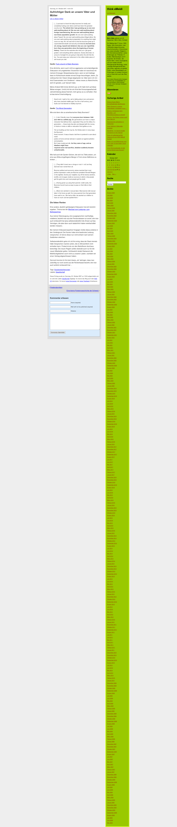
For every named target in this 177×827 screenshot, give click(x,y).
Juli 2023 (109, 279)
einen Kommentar (71, 281)
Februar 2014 (111, 561)
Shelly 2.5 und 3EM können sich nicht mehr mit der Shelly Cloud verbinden (116, 143)
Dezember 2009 (111, 683)
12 (115, 165)
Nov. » (114, 174)
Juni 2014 (110, 551)
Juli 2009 (109, 696)
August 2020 (111, 368)
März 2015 (110, 528)
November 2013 (111, 569)
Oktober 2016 (111, 482)
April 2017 (110, 467)
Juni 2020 (110, 373)
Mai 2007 (110, 762)
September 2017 (112, 454)
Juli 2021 (109, 340)
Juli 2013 (109, 579)
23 (110, 169)
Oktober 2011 (111, 627)
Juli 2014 (109, 548)
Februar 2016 (111, 503)
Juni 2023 (110, 282)
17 (112, 167)
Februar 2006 (111, 800)
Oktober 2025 (111, 218)
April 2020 (110, 378)
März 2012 (110, 617)
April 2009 (110, 703)
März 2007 (110, 767)
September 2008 (112, 721)
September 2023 (112, 274)
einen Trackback (85, 281)
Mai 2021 (110, 345)
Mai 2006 (110, 792)
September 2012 (112, 602)
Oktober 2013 (111, 571)
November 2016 (111, 480)
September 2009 (112, 691)
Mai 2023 (110, 284)
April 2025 (110, 231)
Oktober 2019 (111, 393)
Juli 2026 (109, 195)
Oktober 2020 (111, 363)
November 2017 (111, 449)
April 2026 (110, 203)
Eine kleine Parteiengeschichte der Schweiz (83, 290)
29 (108, 172)
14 (119, 165)
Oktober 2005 (111, 810)
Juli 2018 (109, 429)
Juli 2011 (109, 635)
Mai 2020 (110, 376)
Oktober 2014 (111, 541)
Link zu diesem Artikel (56, 19)
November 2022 (111, 299)
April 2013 (110, 587)
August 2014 (111, 546)
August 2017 (111, 457)
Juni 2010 (110, 668)
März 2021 (110, 350)
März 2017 (110, 470)
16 (110, 167)
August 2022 (111, 307)
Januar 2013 (110, 594)
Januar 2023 (110, 294)
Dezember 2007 (111, 744)
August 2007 (111, 754)
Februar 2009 (111, 708)
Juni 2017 (110, 462)
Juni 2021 (110, 343)
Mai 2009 (110, 701)
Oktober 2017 (111, 452)
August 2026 (111, 193)
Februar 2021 (111, 353)
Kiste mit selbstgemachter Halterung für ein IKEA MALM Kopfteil (116, 137)
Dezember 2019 (111, 388)
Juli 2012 (109, 607)
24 (112, 169)
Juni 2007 (110, 759)
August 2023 (111, 277)
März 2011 (110, 645)
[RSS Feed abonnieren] (109, 93)
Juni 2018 (110, 431)
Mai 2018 (110, 434)
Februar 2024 (111, 261)
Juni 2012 (110, 609)
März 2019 (110, 409)
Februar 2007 (111, 769)
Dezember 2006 (111, 774)
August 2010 (111, 663)
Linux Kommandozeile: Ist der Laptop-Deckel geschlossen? (116, 149)
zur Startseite (111, 13)
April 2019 (110, 406)
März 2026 (110, 205)
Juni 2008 (110, 729)
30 (110, 172)
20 (117, 167)
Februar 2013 (111, 592)
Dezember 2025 (111, 213)
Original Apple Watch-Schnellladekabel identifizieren (116, 103)
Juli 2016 (109, 490)
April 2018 (110, 437)
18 (113, 167)
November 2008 (111, 716)
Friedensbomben (56, 287)
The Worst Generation (64, 108)
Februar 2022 (111, 322)
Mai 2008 (110, 731)
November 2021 (111, 330)
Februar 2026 (111, 208)
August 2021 (111, 337)
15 (108, 167)
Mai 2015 (110, 523)
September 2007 (112, 752)
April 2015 (110, 526)
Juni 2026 (110, 198)
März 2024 (110, 259)
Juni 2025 (110, 226)
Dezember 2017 (111, 447)
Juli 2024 (109, 249)
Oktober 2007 (111, 749)
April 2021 (110, 348)
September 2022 (112, 304)
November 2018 (111, 419)
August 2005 (111, 815)
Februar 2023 (111, 292)
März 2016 (110, 500)
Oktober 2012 (111, 599)
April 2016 (110, 498)
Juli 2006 (109, 787)
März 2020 (110, 381)
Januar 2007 (110, 772)
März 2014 (110, 559)
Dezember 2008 (111, 714)
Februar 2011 (111, 647)
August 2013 (111, 576)
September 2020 (112, 365)
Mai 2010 (110, 670)
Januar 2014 (110, 564)
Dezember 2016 (111, 477)
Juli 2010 (109, 665)
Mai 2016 (110, 495)
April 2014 (110, 556)
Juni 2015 (110, 520)
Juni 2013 (110, 581)
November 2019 (111, 391)
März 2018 (110, 439)
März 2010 (110, 675)
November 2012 (111, 597)
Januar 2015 (110, 533)
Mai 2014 (110, 553)
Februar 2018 (111, 442)
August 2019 (111, 398)
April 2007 (110, 764)
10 (112, 165)
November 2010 (111, 655)
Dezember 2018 (111, 416)
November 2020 (111, 360)
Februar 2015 (111, 531)
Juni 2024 (110, 251)
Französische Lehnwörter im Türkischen (115, 123)
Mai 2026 (110, 200)
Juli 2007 (109, 757)
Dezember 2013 (111, 566)
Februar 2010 (111, 678)
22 (108, 169)
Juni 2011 (110, 637)
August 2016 (111, 487)
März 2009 (110, 706)
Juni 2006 (110, 790)
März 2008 (110, 736)
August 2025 (111, 223)
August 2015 (111, 515)
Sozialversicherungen (62, 269)
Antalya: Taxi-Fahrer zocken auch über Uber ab (117, 118)
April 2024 (110, 256)
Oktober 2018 (111, 421)
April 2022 (110, 317)
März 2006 (110, 797)
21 (119, 167)
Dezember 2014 (111, 536)
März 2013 (110, 589)
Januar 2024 (110, 264)
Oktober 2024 (111, 241)
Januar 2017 (110, 475)
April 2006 (110, 795)
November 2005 (111, 807)
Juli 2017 (109, 459)
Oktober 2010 (111, 658)
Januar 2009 (110, 711)
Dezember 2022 (111, 297)
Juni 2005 (110, 820)
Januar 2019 (110, 414)
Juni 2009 (110, 698)
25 (113, 169)
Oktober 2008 (111, 719)
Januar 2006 (110, 802)
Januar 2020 (110, 386)
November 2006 (111, 777)
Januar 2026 (110, 210)
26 (115, 169)
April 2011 (110, 642)
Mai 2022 (110, 315)
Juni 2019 (110, 404)
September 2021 (112, 335)
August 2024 (111, 246)
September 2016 (112, 485)
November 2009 (111, 686)
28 (119, 169)
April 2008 (110, 734)
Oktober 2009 (111, 688)
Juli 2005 (109, 818)
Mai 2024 (110, 254)
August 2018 (111, 426)
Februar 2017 (111, 472)
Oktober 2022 (111, 302)
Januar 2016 (110, 505)
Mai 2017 (110, 465)
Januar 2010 (110, 680)
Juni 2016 (110, 493)
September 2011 (112, 630)
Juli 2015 (109, 518)
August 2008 (111, 724)
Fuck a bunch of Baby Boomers (67, 64)
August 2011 (111, 632)
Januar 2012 (110, 622)
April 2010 (110, 673)
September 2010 (112, 660)
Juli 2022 (109, 310)
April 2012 (110, 614)
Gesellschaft (60, 272)
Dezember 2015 (111, 508)
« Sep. (109, 174)
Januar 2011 (110, 650)
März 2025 (110, 233)
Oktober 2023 (111, 271)
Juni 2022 (110, 312)
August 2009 (111, 693)
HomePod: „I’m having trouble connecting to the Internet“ (116, 132)
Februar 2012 (111, 620)
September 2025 (112, 221)
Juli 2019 (109, 401)
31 (112, 172)
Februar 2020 (111, 383)
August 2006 (111, 785)
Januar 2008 (110, 741)
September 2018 (112, 424)
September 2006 (112, 782)
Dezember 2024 (111, 238)
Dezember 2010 (111, 653)
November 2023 (111, 269)
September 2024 (112, 244)
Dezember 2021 (111, 327)
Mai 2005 (110, 823)
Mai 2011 (110, 640)
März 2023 (110, 289)
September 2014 (112, 543)
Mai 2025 (110, 228)
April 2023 (110, 287)
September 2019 (112, 396)
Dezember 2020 (111, 358)
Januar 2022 (110, 325)
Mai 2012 (110, 612)
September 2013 (112, 574)
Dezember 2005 (111, 805)
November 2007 (111, 747)
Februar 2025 (111, 236)
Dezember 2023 (111, 266)
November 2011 (111, 625)
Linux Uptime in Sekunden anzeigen (115, 127)
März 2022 (110, 320)
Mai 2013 (110, 584)
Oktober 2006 (111, 780)
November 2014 (111, 538)
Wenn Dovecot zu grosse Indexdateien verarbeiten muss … (117, 107)
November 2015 (111, 510)
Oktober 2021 (111, 332)
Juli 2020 (109, 371)
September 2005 (112, 813)
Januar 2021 (110, 355)
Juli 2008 (109, 726)
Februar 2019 (111, 411)
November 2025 (111, 216)
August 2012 (111, 604)
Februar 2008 (111, 739)
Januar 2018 (110, 444)
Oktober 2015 (111, 513)
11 (113, 165)
